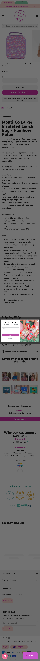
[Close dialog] (38, 321)
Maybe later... (10, 338)
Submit (10, 335)
